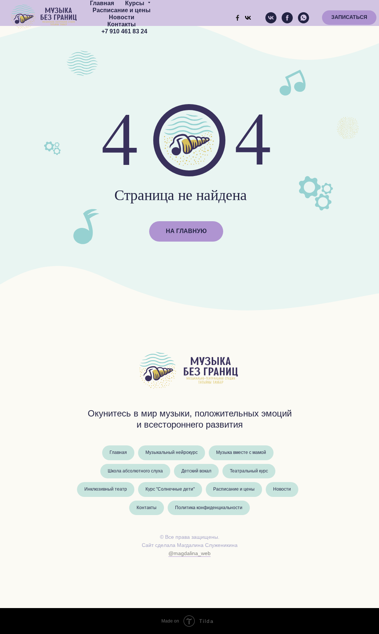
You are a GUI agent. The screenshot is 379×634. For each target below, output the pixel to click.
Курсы (135, 3)
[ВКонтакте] (248, 17)
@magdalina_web (189, 554)
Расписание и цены (122, 10)
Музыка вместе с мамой (241, 452)
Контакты (121, 24)
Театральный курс (249, 471)
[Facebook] (237, 17)
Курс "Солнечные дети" (170, 489)
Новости (121, 17)
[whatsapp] (303, 17)
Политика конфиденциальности (208, 507)
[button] (349, 17)
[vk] (270, 17)
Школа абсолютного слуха (135, 471)
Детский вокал (196, 471)
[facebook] (287, 17)
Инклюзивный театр (105, 489)
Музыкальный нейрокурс (171, 452)
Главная (102, 3)
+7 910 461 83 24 (124, 32)
